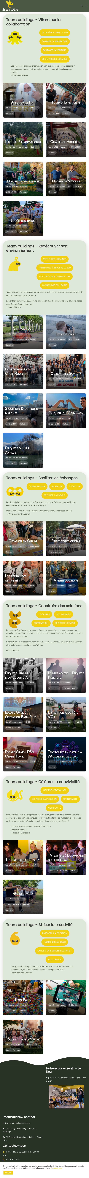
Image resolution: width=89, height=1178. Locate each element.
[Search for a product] (82, 6)
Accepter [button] (8, 1173)
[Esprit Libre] (10, 5)
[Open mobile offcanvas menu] (86, 5)
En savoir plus (56, 1168)
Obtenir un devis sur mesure (16, 1123)
